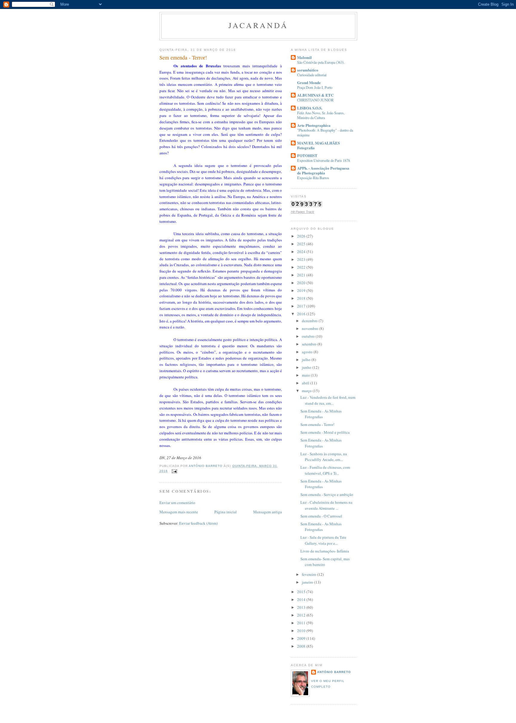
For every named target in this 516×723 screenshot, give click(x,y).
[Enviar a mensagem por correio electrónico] (174, 471)
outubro (309, 336)
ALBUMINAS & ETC (315, 95)
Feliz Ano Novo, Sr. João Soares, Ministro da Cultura (321, 115)
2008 (301, 646)
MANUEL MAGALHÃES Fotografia (318, 145)
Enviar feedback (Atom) (198, 523)
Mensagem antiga (267, 512)
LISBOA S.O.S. (309, 108)
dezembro (310, 320)
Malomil (304, 57)
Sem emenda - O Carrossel (321, 516)
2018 (301, 298)
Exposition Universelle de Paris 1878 (323, 160)
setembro (309, 344)
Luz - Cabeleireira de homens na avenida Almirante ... (326, 505)
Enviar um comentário (177, 502)
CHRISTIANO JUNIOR (315, 100)
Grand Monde (309, 82)
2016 (301, 313)
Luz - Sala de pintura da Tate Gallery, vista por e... (323, 540)
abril (306, 383)
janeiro (308, 582)
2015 (301, 591)
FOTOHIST (307, 155)
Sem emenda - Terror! (317, 424)
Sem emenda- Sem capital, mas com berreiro (325, 561)
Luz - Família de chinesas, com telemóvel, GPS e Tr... (325, 470)
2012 (301, 615)
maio (306, 375)
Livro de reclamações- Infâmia (324, 551)
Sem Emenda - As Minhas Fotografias (321, 414)
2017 (301, 306)
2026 (301, 236)
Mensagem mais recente (178, 512)
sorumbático (307, 70)
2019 (301, 290)
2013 (301, 607)
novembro (310, 328)
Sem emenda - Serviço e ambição (326, 494)
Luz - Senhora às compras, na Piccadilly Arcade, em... (323, 456)
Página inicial (225, 512)
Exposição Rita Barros (313, 177)
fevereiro (309, 574)
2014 (301, 599)
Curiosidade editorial (311, 74)
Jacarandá (258, 25)
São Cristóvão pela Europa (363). (321, 62)
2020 (301, 282)
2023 (301, 259)
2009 (301, 638)
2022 (301, 267)
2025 (301, 243)
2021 (301, 275)
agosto (308, 351)
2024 (301, 251)
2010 (301, 630)
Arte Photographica (314, 125)
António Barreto (334, 672)
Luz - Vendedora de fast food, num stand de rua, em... (327, 400)
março (307, 390)
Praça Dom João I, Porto (314, 87)
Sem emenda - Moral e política (325, 432)
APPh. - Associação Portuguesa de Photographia (323, 170)
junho (307, 367)
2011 (301, 622)
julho (306, 359)
